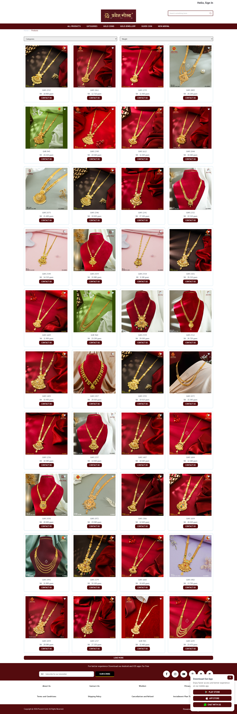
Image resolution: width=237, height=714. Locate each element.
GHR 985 (142, 641)
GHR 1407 (142, 457)
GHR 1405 (46, 396)
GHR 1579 (94, 580)
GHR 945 (46, 151)
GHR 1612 (142, 151)
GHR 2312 (190, 335)
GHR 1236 (46, 457)
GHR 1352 (46, 90)
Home (26, 30)
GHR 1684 (190, 457)
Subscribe (104, 673)
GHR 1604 (190, 518)
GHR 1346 (94, 212)
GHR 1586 (142, 518)
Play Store (214, 692)
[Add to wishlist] (64, 48)
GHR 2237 (94, 457)
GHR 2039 (94, 274)
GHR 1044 (190, 151)
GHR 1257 (94, 641)
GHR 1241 (142, 212)
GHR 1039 (46, 641)
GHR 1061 (94, 90)
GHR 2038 (46, 518)
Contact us (46, 98)
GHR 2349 (46, 274)
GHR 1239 (142, 90)
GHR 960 (94, 335)
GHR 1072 (190, 396)
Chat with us (214, 704)
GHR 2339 (142, 335)
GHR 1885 (190, 90)
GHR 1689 (46, 335)
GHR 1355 (142, 396)
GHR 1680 (142, 580)
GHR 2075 (46, 212)
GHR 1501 (190, 274)
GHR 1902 (190, 580)
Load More (118, 658)
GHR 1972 (94, 518)
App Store (214, 698)
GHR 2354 (142, 274)
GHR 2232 (190, 212)
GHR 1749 (94, 151)
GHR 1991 (46, 580)
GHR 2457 (94, 396)
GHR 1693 (190, 641)
